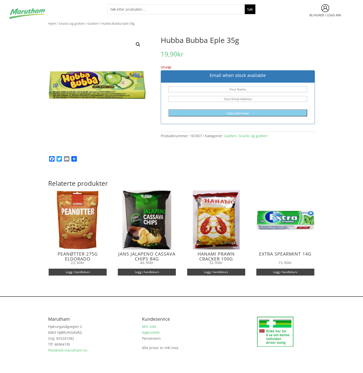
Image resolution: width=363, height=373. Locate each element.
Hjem (52, 23)
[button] (138, 44)
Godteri (93, 23)
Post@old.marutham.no (67, 350)
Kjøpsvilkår (151, 332)
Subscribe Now (238, 113)
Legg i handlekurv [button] (78, 272)
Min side (149, 326)
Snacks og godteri (72, 23)
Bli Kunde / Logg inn (325, 15)
